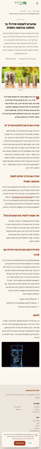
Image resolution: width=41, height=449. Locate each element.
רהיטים (37, 409)
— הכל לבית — (20, 20)
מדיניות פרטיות (34, 431)
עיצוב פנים (17, 407)
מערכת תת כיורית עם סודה (22, 197)
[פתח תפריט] (37, 3)
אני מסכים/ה (20, 443)
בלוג (29, 11)
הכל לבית (23, 11)
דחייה (30, 443)
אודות (37, 426)
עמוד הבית (36, 11)
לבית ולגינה (36, 412)
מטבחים (18, 409)
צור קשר (36, 428)
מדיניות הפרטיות (19, 439)
